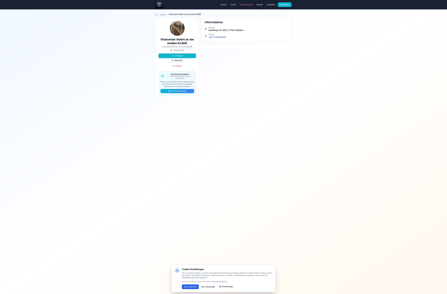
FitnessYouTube (246, 5)
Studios (224, 5)
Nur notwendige (208, 287)
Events (233, 5)
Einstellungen (227, 286)
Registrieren (285, 5)
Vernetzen (178, 56)
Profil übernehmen (178, 91)
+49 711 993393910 (217, 37)
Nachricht (179, 60)
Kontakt (260, 5)
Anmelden (271, 5)
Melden (179, 66)
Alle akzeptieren (190, 287)
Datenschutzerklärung (219, 281)
